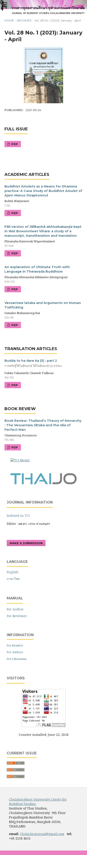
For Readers (15, 645)
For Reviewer (17, 616)
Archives (24, 20)
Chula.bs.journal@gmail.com (42, 834)
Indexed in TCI (19, 515)
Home (9, 20)
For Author (15, 609)
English (13, 572)
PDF (14, 144)
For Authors (15, 652)
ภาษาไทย (13, 579)
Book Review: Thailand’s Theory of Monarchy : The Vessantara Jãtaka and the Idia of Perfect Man (42, 425)
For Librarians (17, 659)
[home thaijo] (43, 483)
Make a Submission (26, 543)
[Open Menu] (4, 4)
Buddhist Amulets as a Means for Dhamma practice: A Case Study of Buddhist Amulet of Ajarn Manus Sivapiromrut (43, 190)
